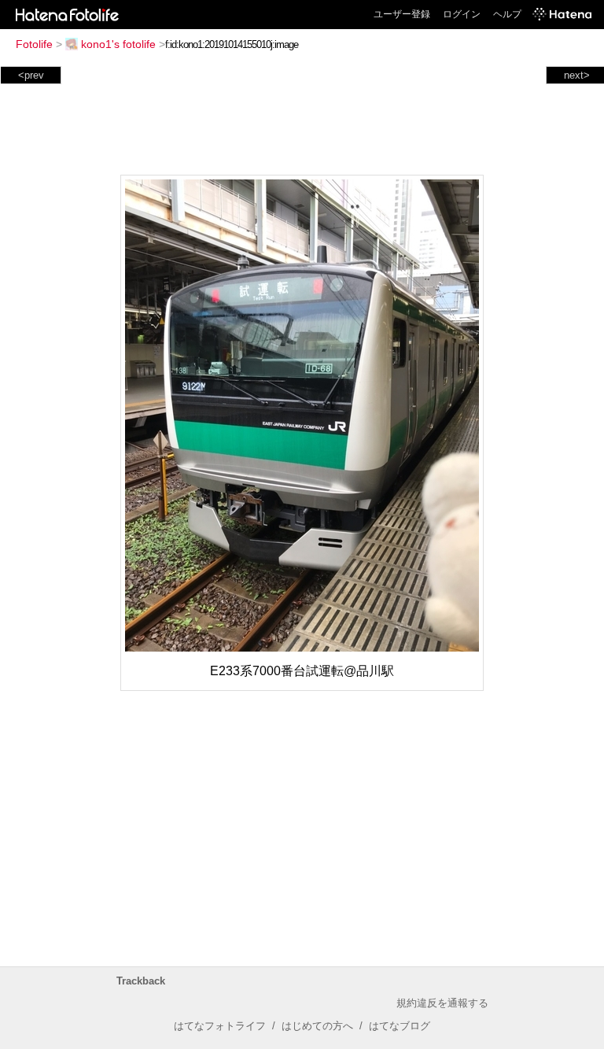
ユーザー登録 (402, 14)
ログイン (462, 14)
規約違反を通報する (442, 1003)
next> (577, 75)
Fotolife (34, 44)
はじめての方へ (317, 1026)
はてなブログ (399, 1026)
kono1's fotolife (118, 44)
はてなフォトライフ (220, 1026)
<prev (31, 75)
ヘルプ (507, 14)
